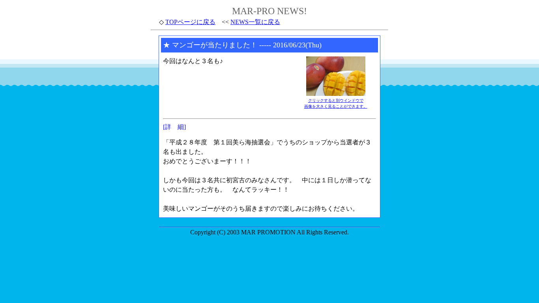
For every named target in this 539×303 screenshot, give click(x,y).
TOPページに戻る (190, 22)
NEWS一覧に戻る (255, 22)
